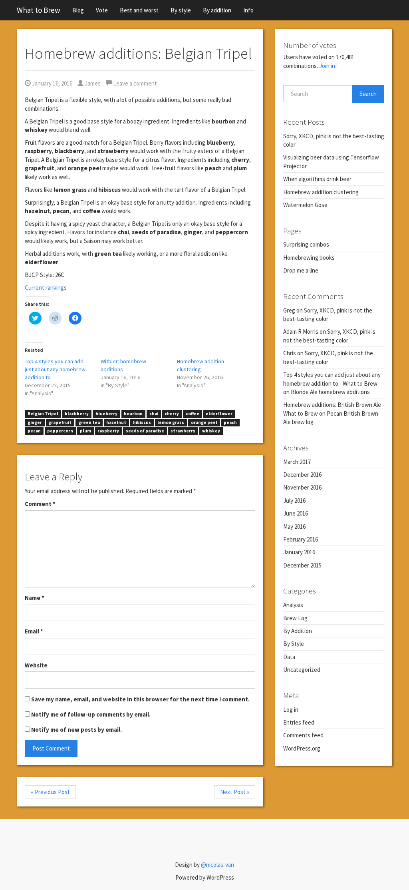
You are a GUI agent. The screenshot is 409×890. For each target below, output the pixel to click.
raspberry (108, 431)
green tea (89, 422)
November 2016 (302, 487)
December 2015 (302, 565)
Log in (290, 709)
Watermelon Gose (305, 205)
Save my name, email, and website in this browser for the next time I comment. (140, 699)
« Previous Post (50, 792)
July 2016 (294, 500)
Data (289, 657)
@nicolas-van (217, 864)
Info (248, 10)
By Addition (297, 631)
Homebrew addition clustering (321, 192)
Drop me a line (300, 270)
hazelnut (116, 422)
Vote (102, 10)
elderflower (219, 413)
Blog (78, 10)
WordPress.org (301, 748)
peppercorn (60, 431)
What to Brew (38, 10)
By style (181, 10)
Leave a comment (134, 83)
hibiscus (142, 422)
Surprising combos (306, 244)
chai (153, 413)
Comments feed (303, 735)
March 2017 (297, 462)
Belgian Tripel (43, 413)
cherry (172, 413)
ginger (35, 422)
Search (368, 94)
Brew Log (295, 618)
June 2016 (295, 513)
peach (230, 422)
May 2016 (294, 526)
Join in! (328, 66)
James (92, 83)
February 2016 (300, 539)
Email (34, 631)
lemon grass (170, 422)
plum (85, 431)
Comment (40, 504)
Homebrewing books (309, 257)
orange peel (204, 422)
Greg (289, 310)
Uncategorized (301, 669)
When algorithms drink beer (317, 179)
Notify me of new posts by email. (76, 729)
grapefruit (59, 422)
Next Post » (234, 792)
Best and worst (139, 10)
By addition (217, 10)
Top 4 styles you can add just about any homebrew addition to (55, 369)
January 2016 (299, 552)
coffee (192, 413)
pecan (34, 431)
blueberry (106, 413)
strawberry (183, 431)
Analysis (293, 605)
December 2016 (302, 474)
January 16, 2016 (51, 83)
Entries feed (298, 722)
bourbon (133, 413)
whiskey (211, 431)
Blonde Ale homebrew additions (330, 392)
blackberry (77, 413)
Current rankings (46, 287)
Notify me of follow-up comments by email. (91, 714)
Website (36, 665)
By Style (293, 643)
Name (34, 597)
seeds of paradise (145, 431)
